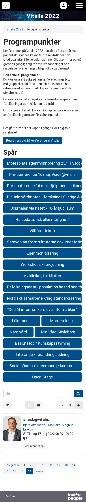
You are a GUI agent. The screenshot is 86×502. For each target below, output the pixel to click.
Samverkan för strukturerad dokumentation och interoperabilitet (44, 242)
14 (73, 465)
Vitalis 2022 (15, 29)
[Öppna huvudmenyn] (79, 5)
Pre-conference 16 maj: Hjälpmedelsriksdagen (44, 185)
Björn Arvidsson (34, 425)
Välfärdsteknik (42, 230)
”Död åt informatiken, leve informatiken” (42, 309)
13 (66, 465)
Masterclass (61, 320)
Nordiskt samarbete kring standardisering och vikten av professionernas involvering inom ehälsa (44, 298)
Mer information (34, 446)
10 (43, 465)
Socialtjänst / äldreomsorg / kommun (42, 365)
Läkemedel (22, 320)
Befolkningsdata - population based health (44, 287)
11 (51, 465)
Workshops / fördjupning (42, 264)
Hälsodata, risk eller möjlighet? (42, 219)
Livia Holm (54, 425)
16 (14, 471)
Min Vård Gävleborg (58, 332)
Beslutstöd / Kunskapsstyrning (42, 343)
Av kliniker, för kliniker (42, 275)
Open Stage (42, 377)
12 (58, 465)
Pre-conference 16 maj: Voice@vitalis (42, 174)
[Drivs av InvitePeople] (63, 497)
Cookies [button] (10, 496)
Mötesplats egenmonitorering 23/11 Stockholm (44, 163)
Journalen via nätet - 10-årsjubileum (42, 208)
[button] (64, 5)
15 (7, 471)
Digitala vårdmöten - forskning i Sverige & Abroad (44, 197)
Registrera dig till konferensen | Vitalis (33, 140)
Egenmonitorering (42, 253)
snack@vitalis (36, 419)
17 (22, 471)
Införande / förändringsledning (42, 354)
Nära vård (18, 332)
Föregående (12, 465)
